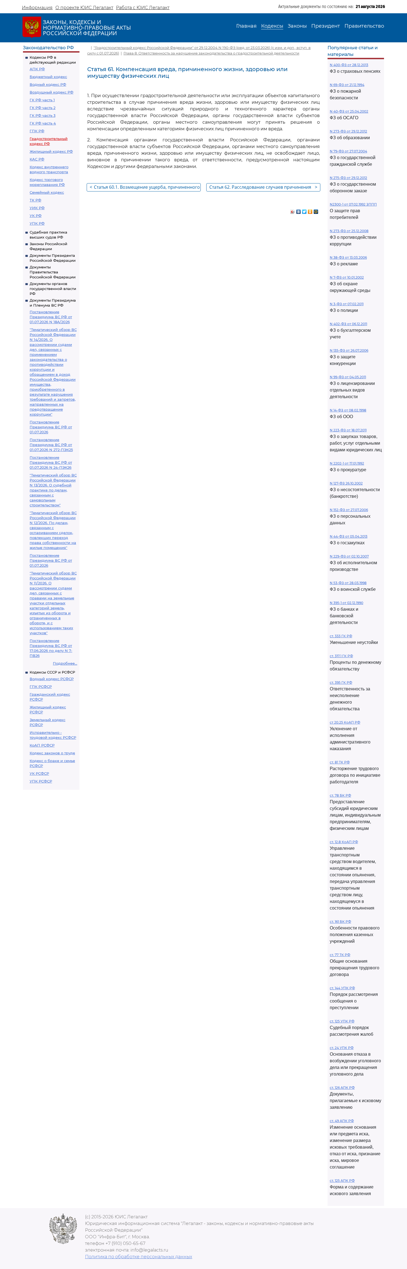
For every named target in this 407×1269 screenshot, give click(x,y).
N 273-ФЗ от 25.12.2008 (349, 231)
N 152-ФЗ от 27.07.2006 (349, 510)
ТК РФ (35, 200)
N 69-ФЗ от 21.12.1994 (347, 85)
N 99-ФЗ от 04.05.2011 (348, 377)
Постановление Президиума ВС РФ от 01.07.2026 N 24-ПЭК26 (51, 462)
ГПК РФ (37, 131)
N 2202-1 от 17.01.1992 (347, 463)
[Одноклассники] (310, 210)
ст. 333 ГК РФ (341, 636)
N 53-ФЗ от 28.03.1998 (348, 583)
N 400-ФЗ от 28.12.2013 (349, 65)
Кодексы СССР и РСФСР (52, 672)
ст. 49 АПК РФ (342, 1121)
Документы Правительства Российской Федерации (53, 272)
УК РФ (36, 215)
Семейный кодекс (47, 192)
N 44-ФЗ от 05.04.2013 (348, 536)
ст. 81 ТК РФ (340, 762)
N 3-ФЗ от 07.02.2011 (347, 304)
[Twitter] (304, 210)
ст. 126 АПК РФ (342, 1088)
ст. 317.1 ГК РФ (341, 656)
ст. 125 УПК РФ (342, 1021)
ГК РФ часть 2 (42, 107)
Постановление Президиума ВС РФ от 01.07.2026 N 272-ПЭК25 (51, 444)
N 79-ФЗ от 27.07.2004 (348, 151)
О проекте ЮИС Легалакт (84, 7)
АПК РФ (37, 69)
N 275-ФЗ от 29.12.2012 (348, 178)
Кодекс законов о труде (52, 753)
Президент (325, 26)
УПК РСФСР (41, 781)
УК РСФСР (39, 773)
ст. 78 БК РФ (340, 795)
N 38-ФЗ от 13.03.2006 (348, 257)
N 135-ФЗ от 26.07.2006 (349, 350)
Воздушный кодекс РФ (51, 92)
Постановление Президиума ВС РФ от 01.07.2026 (51, 427)
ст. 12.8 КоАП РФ (344, 842)
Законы (297, 26)
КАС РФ (37, 159)
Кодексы (272, 26)
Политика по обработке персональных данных (138, 1256)
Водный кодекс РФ (48, 84)
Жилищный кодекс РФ (51, 151)
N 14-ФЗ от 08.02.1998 (348, 410)
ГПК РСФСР (41, 686)
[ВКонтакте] (299, 210)
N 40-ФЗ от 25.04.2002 (349, 111)
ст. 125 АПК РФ (342, 1181)
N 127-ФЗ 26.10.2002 (346, 483)
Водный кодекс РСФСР (52, 679)
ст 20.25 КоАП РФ (345, 722)
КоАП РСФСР (42, 745)
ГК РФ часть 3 (42, 115)
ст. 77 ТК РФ (340, 955)
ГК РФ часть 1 (42, 100)
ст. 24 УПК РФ (342, 1048)
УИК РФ (37, 208)
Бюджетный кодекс (48, 76)
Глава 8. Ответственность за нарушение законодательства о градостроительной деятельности (211, 53)
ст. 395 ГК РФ (341, 682)
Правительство (364, 26)
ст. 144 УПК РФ (342, 988)
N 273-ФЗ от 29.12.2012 (348, 131)
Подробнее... (65, 663)
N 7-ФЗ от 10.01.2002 (347, 277)
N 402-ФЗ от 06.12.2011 (348, 324)
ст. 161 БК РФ (340, 922)
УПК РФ (37, 223)
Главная (246, 26)
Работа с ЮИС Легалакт (142, 7)
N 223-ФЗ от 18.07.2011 (348, 430)
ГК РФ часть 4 (43, 123)
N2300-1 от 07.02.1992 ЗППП (353, 204)
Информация (37, 7)
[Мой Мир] (316, 210)
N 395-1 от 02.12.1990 (346, 603)
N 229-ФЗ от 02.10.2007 (349, 556)
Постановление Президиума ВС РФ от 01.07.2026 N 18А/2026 (51, 317)
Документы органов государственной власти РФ (53, 288)
